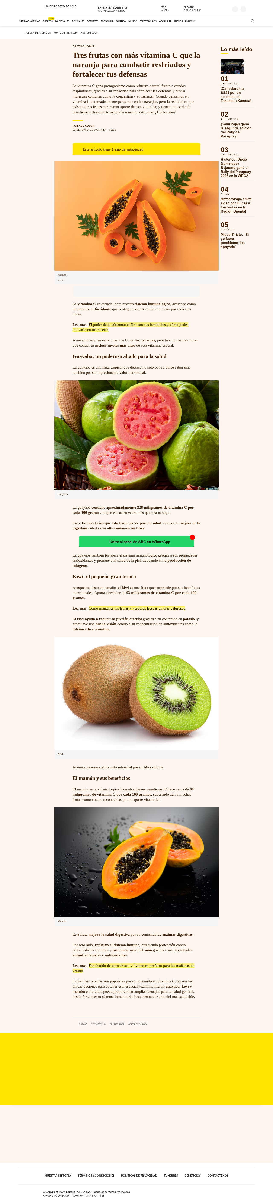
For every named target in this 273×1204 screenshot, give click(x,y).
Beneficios (193, 1175)
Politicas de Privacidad (139, 1175)
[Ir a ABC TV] (211, 20)
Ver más (238, 82)
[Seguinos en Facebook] (207, 8)
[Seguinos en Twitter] (213, 8)
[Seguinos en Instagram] (226, 8)
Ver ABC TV (119, 8)
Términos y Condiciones (96, 1175)
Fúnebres (171, 1175)
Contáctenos (218, 1175)
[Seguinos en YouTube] (219, 8)
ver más (162, 8)
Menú (251, 8)
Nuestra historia (58, 1175)
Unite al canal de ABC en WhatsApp (139, 542)
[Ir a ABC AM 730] (222, 20)
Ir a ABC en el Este (57, 10)
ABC (31, 8)
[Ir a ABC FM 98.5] (239, 20)
